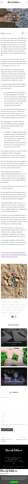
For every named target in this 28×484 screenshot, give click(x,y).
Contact (21, 461)
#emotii (18, 304)
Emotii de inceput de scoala (22, 439)
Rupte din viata (14, 13)
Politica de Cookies (13, 459)
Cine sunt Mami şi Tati (10, 461)
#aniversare (4, 304)
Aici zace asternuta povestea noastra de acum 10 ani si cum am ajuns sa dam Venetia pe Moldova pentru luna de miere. (14, 254)
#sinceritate (11, 312)
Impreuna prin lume (4, 473)
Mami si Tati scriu (6, 33)
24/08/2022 (14, 22)
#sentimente (4, 312)
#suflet (18, 312)
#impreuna (10, 307)
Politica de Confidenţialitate (13, 457)
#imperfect (4, 307)
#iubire (23, 307)
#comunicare (11, 304)
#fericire (23, 304)
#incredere (17, 307)
